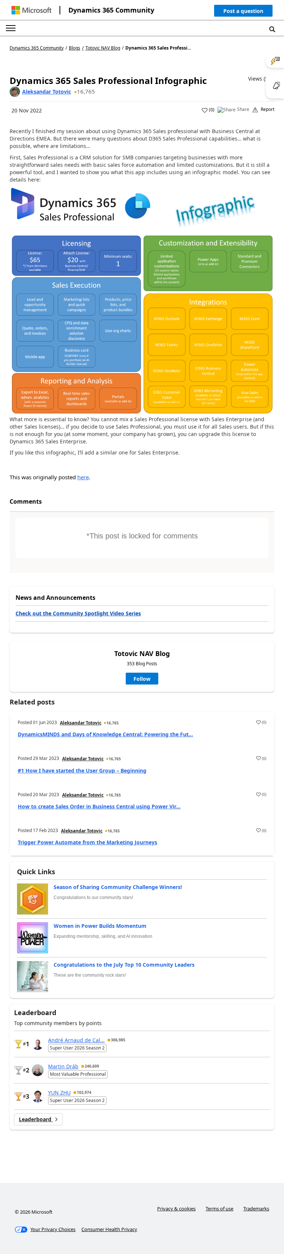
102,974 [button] (84, 1092)
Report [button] (267, 109)
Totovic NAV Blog (102, 48)
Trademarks (256, 1208)
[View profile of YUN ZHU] (38, 1096)
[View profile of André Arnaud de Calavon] (38, 1044)
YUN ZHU (59, 1092)
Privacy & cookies (176, 1208)
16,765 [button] (86, 91)
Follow (142, 678)
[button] (243, 12)
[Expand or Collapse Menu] (10, 28)
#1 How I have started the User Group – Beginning (82, 770)
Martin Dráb (63, 1066)
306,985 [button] (118, 1039)
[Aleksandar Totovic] (15, 92)
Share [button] (243, 109)
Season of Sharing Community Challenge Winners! (118, 886)
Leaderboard (36, 1119)
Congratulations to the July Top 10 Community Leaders (124, 964)
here (83, 477)
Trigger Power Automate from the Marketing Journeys (87, 842)
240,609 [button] (92, 1066)
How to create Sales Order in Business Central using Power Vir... (99, 806)
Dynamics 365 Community (111, 10)
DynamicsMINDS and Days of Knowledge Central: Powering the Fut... (105, 734)
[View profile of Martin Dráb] (38, 1070)
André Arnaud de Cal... (76, 1040)
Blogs (74, 48)
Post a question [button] (243, 10)
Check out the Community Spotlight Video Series (78, 613)
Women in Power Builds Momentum (100, 925)
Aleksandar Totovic (46, 91)
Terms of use (219, 1208)
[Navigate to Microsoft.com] (31, 10)
